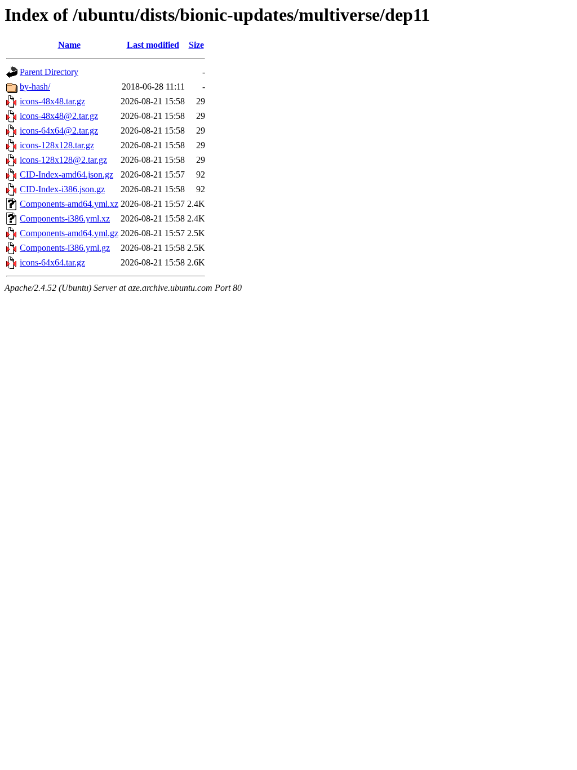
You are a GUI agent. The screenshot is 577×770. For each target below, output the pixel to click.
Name (69, 45)
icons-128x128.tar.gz (57, 145)
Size (196, 45)
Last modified (153, 45)
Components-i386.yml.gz (65, 248)
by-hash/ (35, 86)
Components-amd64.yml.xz (69, 204)
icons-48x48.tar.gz (52, 101)
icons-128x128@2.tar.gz (63, 160)
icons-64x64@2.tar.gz (59, 130)
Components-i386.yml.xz (65, 218)
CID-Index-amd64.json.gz (66, 174)
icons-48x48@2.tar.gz (59, 116)
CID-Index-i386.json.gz (62, 189)
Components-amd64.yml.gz (69, 233)
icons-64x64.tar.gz (52, 262)
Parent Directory (49, 72)
